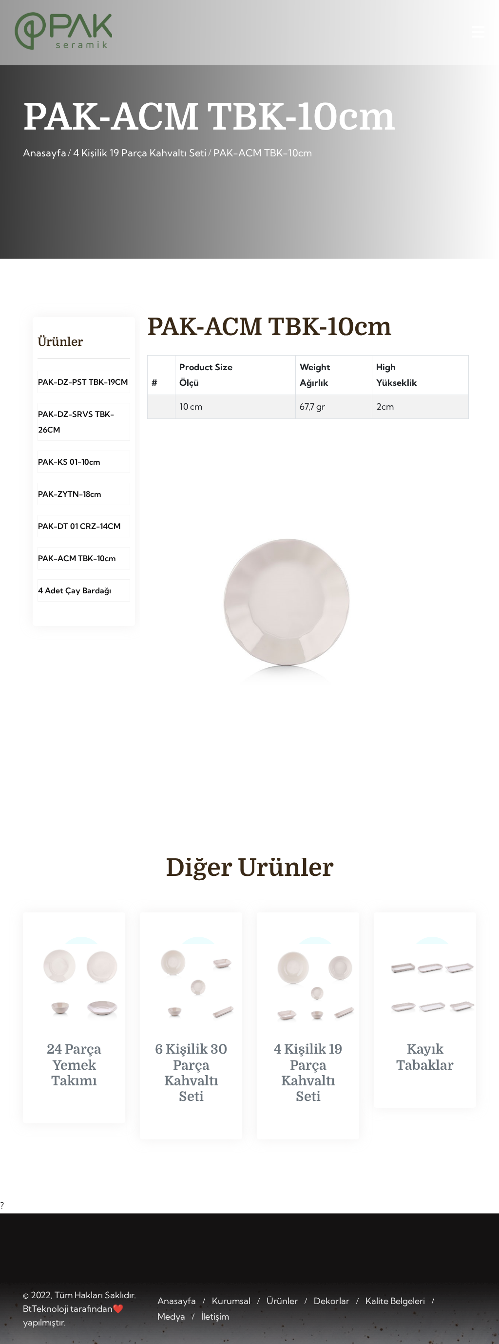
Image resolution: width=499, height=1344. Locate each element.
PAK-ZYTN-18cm (69, 494)
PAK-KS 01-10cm (69, 462)
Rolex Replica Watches (197, 1332)
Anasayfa (44, 153)
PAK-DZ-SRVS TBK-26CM (76, 422)
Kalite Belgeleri (395, 1300)
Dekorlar (331, 1300)
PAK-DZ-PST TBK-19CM (83, 382)
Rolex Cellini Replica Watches (397, 1332)
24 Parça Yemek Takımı (74, 1065)
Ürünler (282, 1300)
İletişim (215, 1316)
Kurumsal (231, 1300)
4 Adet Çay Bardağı (74, 590)
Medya (171, 1316)
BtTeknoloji (45, 1308)
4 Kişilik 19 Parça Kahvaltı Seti (140, 153)
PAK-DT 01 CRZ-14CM (79, 526)
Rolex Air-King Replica (290, 1332)
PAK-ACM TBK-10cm (262, 153)
